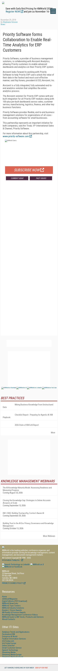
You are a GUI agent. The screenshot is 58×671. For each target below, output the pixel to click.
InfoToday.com (8, 641)
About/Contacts (8, 619)
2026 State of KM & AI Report (27, 425)
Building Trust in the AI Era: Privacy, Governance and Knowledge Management (28, 524)
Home (4, 596)
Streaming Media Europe (12, 654)
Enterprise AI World (9, 636)
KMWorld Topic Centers (11, 606)
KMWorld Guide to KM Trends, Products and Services (23, 617)
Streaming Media (8, 652)
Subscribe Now (27, 170)
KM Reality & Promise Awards (14, 612)
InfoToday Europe (9, 643)
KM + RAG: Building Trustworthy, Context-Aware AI (23, 513)
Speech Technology (10, 650)
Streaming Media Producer (12, 657)
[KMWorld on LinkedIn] (16, 564)
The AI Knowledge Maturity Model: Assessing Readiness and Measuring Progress (27, 488)
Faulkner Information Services (14, 639)
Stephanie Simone (10, 22)
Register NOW (13, 11)
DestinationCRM (8, 634)
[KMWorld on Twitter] (37, 564)
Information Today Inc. (11, 560)
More (53, 432)
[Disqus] (29, 224)
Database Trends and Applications (15, 632)
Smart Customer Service (12, 648)
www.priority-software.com (16, 136)
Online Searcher (8, 645)
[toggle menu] (53, 11)
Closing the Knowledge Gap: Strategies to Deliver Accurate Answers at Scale (27, 501)
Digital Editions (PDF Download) (14, 601)
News (3, 24)
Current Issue (17, 178)
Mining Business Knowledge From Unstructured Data (28, 405)
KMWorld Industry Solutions (13, 608)
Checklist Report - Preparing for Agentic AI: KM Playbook (28, 416)
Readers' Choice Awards (12, 610)
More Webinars (49, 536)
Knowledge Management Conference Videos (20, 615)
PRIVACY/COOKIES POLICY (12, 583)
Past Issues (41, 178)
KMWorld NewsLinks (10, 603)
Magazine (9, 599)
